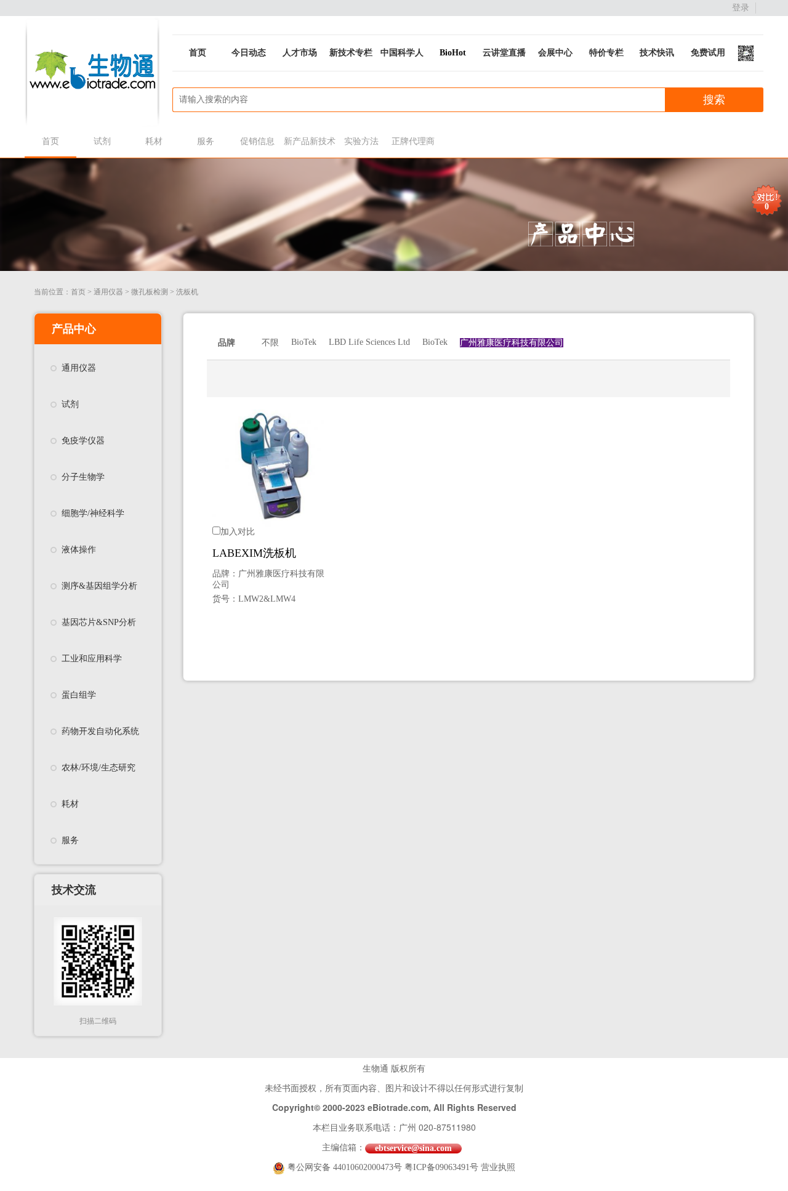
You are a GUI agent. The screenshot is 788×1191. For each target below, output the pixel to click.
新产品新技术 (309, 141)
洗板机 (187, 292)
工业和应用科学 (92, 658)
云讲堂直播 (504, 52)
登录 (740, 7)
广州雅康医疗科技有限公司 (511, 342)
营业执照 (498, 1167)
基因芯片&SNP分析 (99, 622)
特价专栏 (606, 52)
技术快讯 (657, 52)
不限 (270, 342)
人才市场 (300, 52)
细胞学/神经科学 (93, 513)
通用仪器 (108, 292)
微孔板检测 (149, 292)
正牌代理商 (413, 141)
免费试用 (708, 52)
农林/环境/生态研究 (98, 767)
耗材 (154, 141)
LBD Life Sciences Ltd (369, 342)
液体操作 (79, 549)
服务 (205, 141)
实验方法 (361, 141)
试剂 (102, 141)
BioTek (303, 342)
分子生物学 (83, 477)
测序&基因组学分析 (99, 586)
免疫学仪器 (83, 440)
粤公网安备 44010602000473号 (345, 1167)
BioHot (453, 52)
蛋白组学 (79, 695)
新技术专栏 (350, 52)
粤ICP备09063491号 (441, 1167)
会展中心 (555, 52)
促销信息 (257, 141)
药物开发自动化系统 (100, 731)
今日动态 (248, 52)
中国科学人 (402, 52)
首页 (197, 52)
